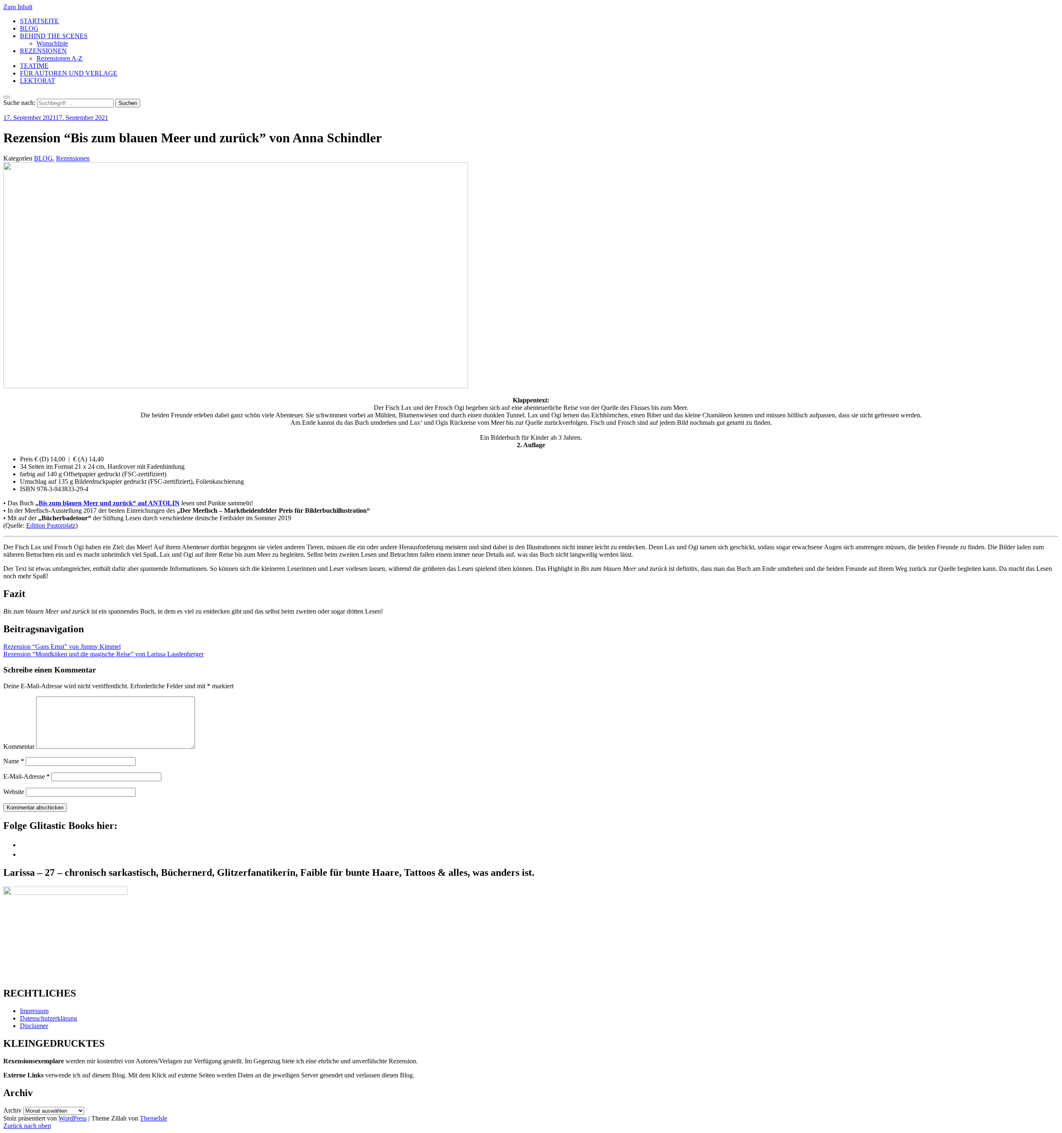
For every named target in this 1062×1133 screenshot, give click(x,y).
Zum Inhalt (17, 6)
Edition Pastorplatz (51, 525)
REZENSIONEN (43, 50)
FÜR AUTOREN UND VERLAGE (68, 73)
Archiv (12, 1110)
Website (13, 791)
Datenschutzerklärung (48, 1018)
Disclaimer (34, 1025)
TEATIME (34, 65)
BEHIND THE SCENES (54, 35)
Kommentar (18, 746)
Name (13, 761)
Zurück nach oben (27, 1125)
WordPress (72, 1118)
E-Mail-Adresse (26, 776)
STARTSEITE (39, 20)
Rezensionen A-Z (60, 58)
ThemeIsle (153, 1118)
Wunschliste (52, 43)
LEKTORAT (37, 80)
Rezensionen (73, 158)
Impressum (34, 1010)
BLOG (29, 28)
